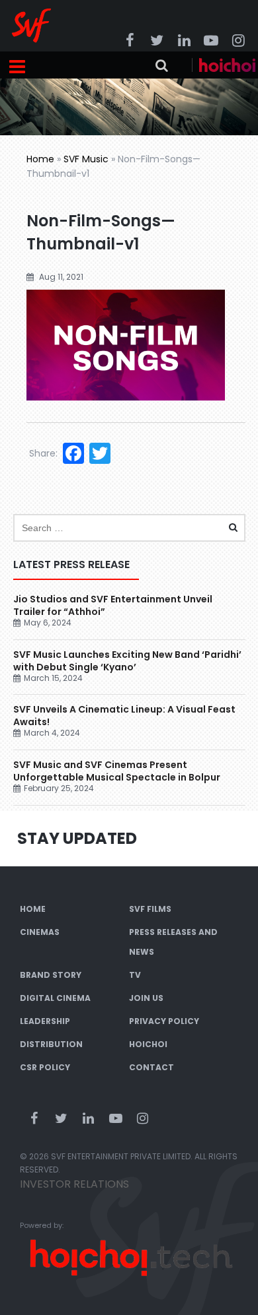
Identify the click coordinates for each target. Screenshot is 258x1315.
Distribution (51, 1044)
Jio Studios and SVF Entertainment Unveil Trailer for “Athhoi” (112, 605)
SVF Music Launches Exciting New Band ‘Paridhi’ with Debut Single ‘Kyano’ (127, 661)
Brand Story (50, 974)
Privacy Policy (164, 1021)
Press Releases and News (173, 941)
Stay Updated (77, 838)
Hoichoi (148, 1044)
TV (135, 974)
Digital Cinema (55, 998)
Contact (151, 1067)
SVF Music (86, 159)
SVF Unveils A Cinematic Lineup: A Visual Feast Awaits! (124, 715)
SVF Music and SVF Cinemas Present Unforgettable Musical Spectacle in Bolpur (116, 771)
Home (40, 159)
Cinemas (40, 932)
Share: (43, 453)
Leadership (45, 1021)
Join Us (146, 998)
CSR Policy (45, 1067)
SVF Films (150, 908)
